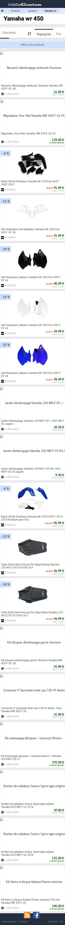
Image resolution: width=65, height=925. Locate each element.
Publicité (23, 921)
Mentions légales (9, 921)
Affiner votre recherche (32, 44)
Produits (15, 10)
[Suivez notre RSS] (28, 915)
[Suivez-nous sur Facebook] (37, 915)
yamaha (32, 10)
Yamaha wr (50, 10)
